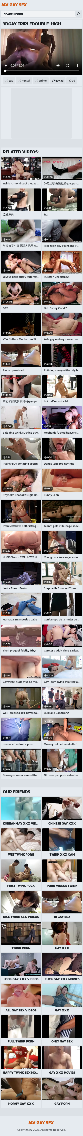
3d (73, 81)
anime (43, 81)
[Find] (78, 14)
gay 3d (59, 81)
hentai (26, 81)
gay (11, 81)
